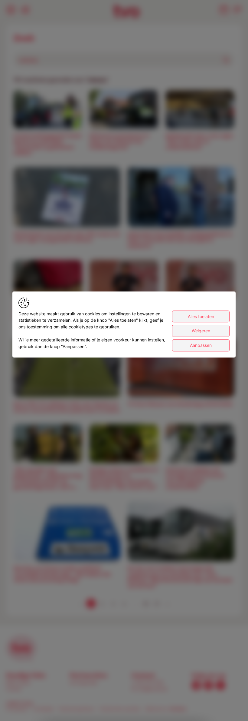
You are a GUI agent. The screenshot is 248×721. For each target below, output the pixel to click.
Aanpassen (201, 345)
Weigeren (201, 331)
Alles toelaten (201, 316)
